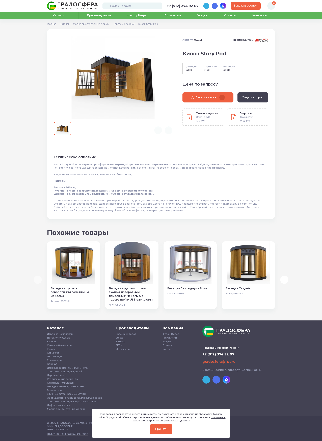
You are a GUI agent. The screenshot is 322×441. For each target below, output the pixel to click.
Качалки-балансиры (59, 345)
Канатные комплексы (60, 382)
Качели (51, 341)
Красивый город (126, 334)
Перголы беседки (124, 23)
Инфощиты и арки (58, 405)
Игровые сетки (56, 375)
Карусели (53, 352)
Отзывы (230, 15)
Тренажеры (54, 360)
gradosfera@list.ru (218, 362)
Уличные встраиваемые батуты (66, 393)
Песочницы (54, 356)
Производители (99, 15)
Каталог (64, 23)
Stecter (120, 337)
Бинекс (120, 341)
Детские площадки (59, 337)
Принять (161, 429)
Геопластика (54, 390)
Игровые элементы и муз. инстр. (67, 367)
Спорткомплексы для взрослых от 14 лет (72, 401)
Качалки (52, 349)
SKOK (119, 345)
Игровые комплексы (60, 334)
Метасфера (123, 349)
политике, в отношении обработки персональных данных (179, 419)
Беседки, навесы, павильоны (65, 386)
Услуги (202, 15)
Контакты (259, 15)
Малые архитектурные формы (91, 23)
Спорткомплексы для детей (64, 371)
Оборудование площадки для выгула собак (74, 397)
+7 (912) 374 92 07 (183, 6)
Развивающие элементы (62, 379)
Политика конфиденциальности (67, 433)
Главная (51, 23)
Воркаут (52, 363)
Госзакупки (172, 15)
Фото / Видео (137, 15)
